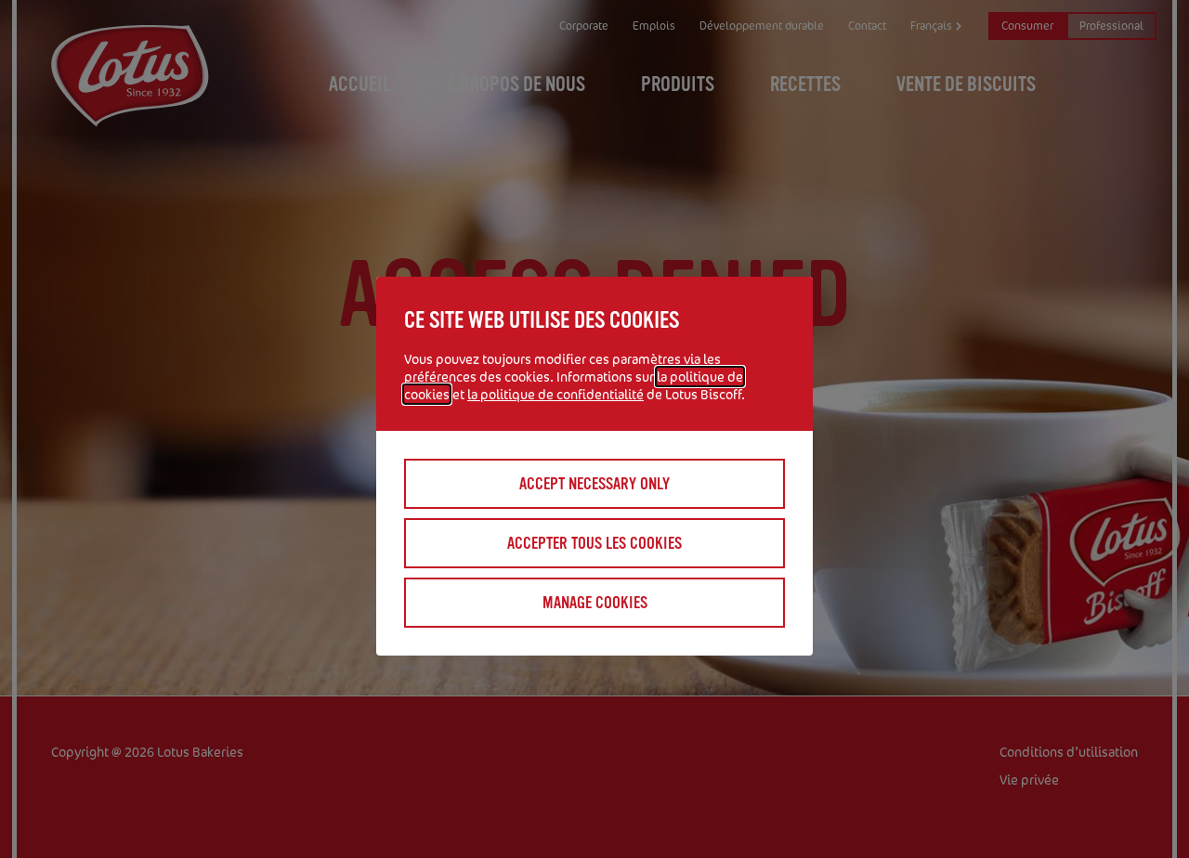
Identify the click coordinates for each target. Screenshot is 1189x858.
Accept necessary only (594, 483)
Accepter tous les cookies (594, 543)
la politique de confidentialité (555, 394)
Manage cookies (594, 602)
